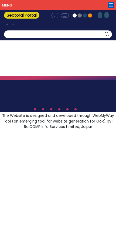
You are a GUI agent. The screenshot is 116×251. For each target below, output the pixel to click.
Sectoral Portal (22, 15)
